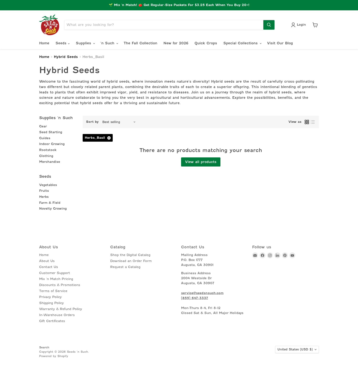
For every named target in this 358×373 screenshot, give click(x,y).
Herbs (44, 197)
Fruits (44, 191)
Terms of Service (53, 291)
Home (44, 43)
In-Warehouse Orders (57, 315)
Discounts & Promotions (59, 285)
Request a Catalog (125, 267)
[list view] (313, 122)
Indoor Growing (52, 144)
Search (44, 347)
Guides (44, 138)
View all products (200, 162)
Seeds (62, 43)
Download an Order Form (131, 261)
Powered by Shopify (53, 356)
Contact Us (48, 267)
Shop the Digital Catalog (130, 255)
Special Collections (241, 43)
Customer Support (54, 273)
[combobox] (163, 25)
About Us (47, 261)
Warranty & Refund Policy (60, 309)
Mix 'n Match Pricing (56, 279)
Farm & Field (49, 203)
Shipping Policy (51, 303)
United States (295, 349)
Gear (43, 126)
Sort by (92, 122)
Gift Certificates (52, 321)
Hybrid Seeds (66, 57)
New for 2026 (175, 43)
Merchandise (49, 162)
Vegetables (48, 185)
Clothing (46, 156)
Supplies (84, 43)
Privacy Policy (50, 297)
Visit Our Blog (280, 43)
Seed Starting (50, 132)
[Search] (269, 25)
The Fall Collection (140, 43)
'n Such (108, 43)
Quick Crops (206, 43)
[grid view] (307, 122)
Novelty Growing (53, 208)
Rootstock (48, 150)
